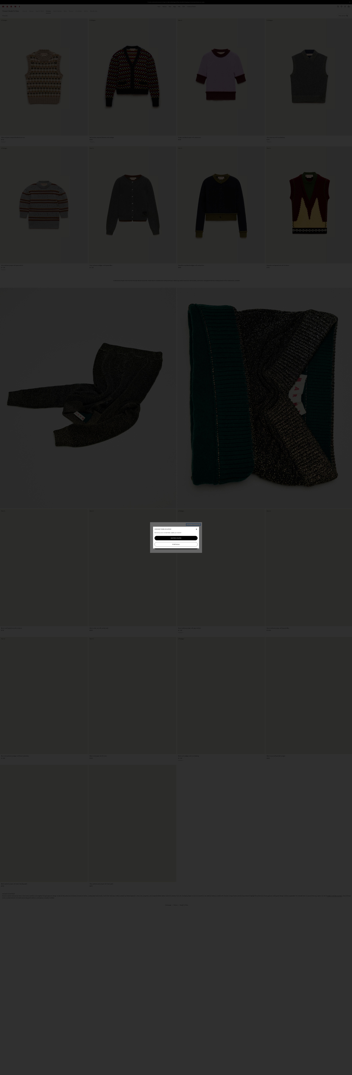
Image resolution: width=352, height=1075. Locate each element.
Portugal (176, 544)
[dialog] (176, 537)
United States (176, 538)
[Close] (196, 529)
